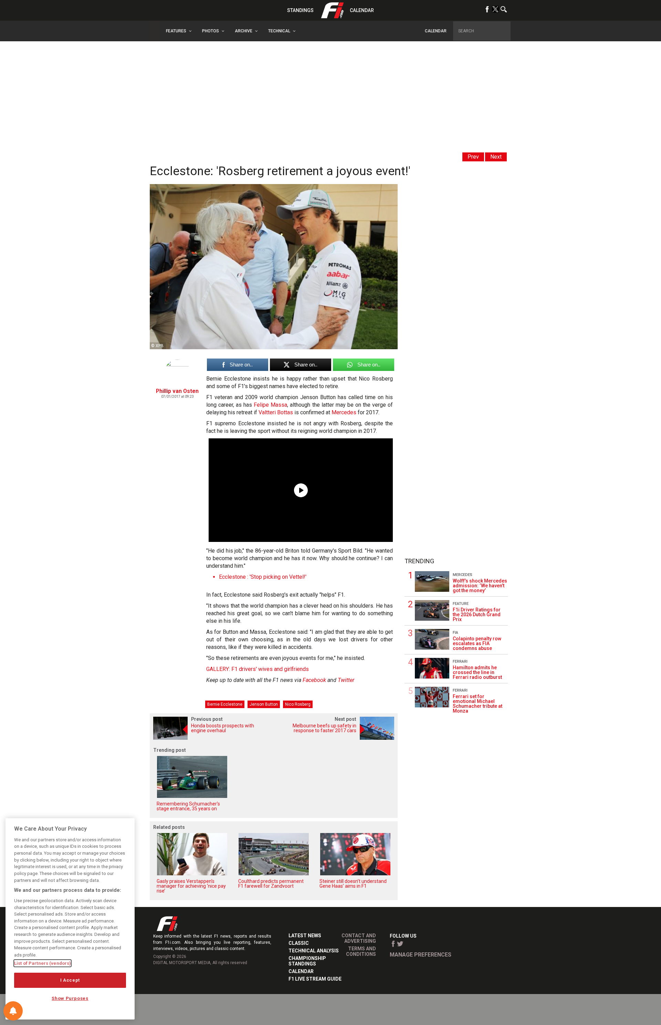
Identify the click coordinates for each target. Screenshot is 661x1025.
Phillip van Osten (177, 391)
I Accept (70, 980)
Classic (298, 943)
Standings (300, 10)
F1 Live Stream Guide (315, 979)
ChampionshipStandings (307, 961)
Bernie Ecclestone (224, 704)
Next (496, 156)
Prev (473, 156)
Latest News (304, 935)
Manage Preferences (420, 954)
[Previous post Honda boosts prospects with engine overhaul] (211, 738)
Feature (461, 603)
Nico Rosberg (298, 704)
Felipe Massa (270, 405)
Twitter (346, 680)
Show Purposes (70, 998)
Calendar (362, 10)
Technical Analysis (313, 950)
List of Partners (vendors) (42, 963)
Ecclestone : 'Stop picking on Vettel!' (262, 577)
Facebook (314, 680)
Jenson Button (264, 704)
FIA (455, 632)
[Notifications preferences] (13, 1011)
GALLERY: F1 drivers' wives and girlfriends (257, 669)
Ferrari (460, 661)
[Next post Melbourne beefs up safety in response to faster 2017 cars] (335, 738)
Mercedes (344, 412)
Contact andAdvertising (359, 938)
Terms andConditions (361, 951)
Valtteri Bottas (276, 412)
